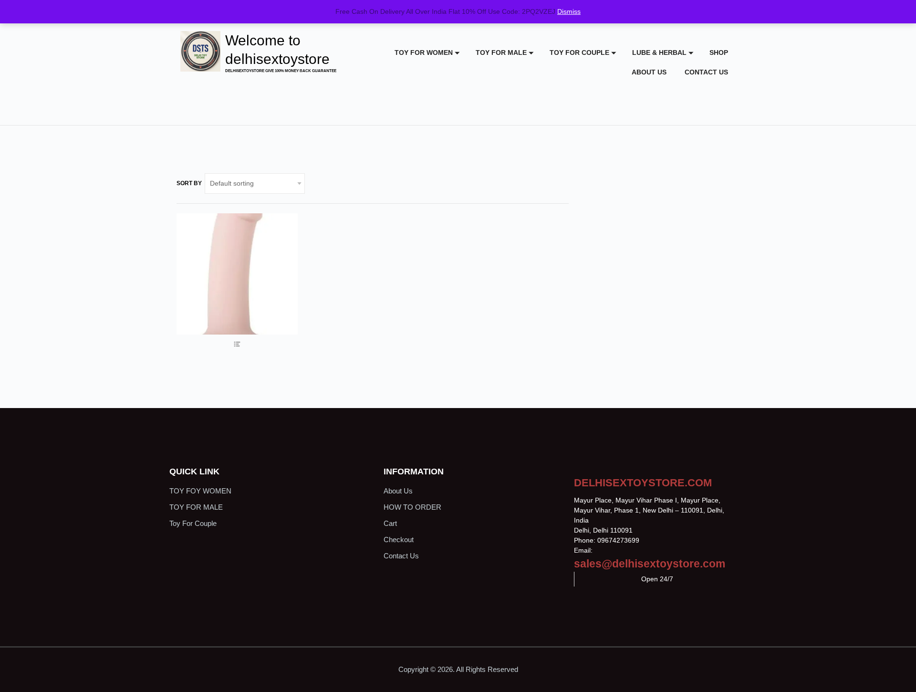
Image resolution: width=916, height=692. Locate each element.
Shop (718, 52)
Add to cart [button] (237, 307)
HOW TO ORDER (412, 507)
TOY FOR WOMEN (424, 52)
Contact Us (706, 72)
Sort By (189, 183)
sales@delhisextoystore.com (649, 563)
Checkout (399, 539)
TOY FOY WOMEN (200, 491)
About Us (649, 72)
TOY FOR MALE (501, 52)
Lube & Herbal (659, 52)
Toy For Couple (579, 52)
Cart (390, 523)
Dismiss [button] (569, 11)
